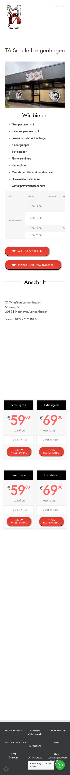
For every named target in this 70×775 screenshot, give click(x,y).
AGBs (56, 742)
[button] (6, 769)
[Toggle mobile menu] (63, 5)
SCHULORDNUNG (57, 730)
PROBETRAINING (13, 730)
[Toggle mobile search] (56, 5)
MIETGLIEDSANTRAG (15, 742)
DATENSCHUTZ (35, 757)
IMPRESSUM (35, 745)
